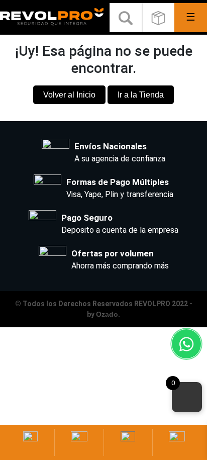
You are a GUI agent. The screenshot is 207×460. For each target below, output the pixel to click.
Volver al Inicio (69, 94)
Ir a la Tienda (141, 94)
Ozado (107, 314)
